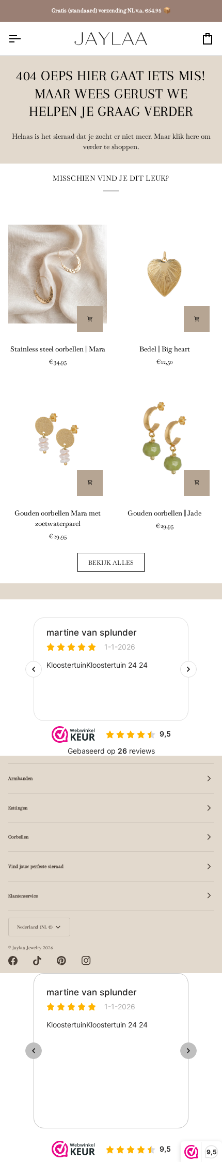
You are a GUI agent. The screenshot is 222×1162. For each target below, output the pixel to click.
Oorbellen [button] (18, 837)
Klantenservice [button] (23, 896)
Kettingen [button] (17, 808)
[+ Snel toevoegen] (90, 319)
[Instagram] (86, 960)
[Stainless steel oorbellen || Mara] (57, 274)
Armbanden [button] (20, 778)
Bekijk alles (111, 562)
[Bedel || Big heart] (164, 274)
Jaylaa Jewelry (26, 947)
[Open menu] (23, 38)
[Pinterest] (61, 960)
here (192, 136)
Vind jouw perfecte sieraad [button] (36, 866)
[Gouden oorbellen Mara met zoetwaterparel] (57, 438)
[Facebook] (13, 960)
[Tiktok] (37, 960)
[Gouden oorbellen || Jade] (164, 438)
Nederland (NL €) (35, 927)
